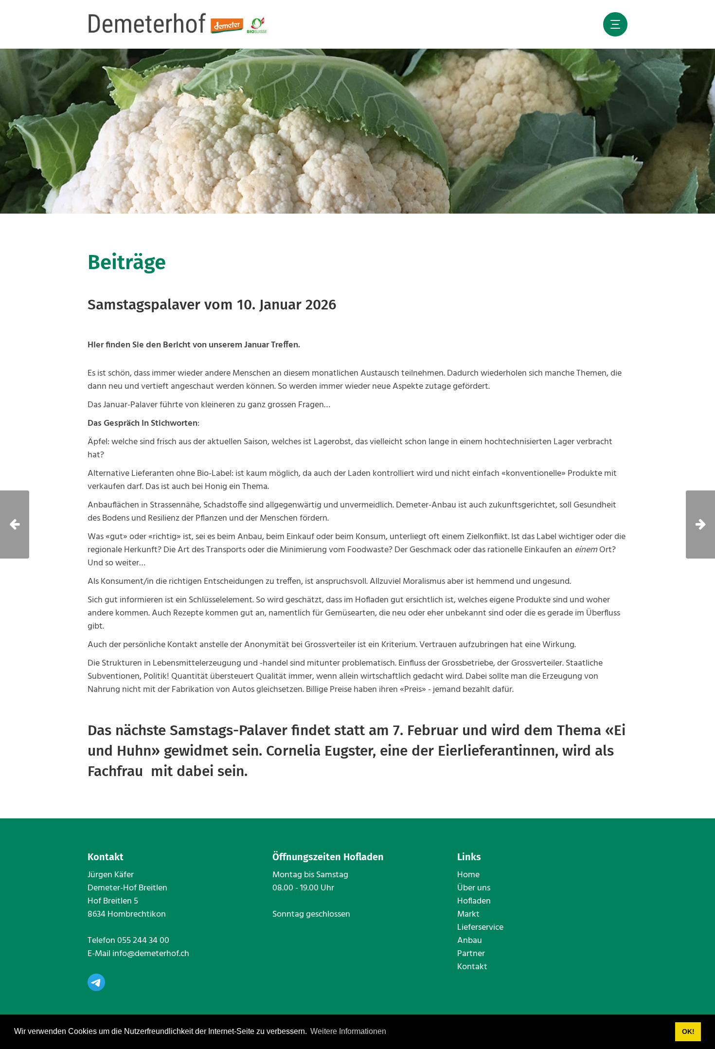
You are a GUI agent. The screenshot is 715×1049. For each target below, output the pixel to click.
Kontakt (472, 967)
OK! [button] (688, 1031)
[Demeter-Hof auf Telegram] (96, 982)
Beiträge (127, 262)
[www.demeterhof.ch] (178, 24)
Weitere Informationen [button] (348, 1031)
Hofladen (474, 901)
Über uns (473, 888)
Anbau (469, 941)
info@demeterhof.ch (150, 954)
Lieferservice (480, 928)
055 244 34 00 (143, 941)
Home (468, 875)
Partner (471, 954)
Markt (468, 914)
